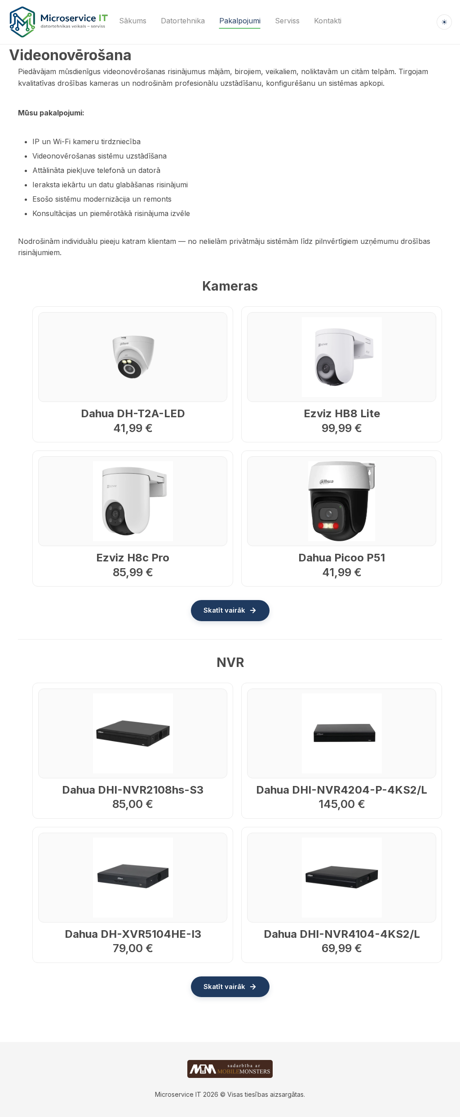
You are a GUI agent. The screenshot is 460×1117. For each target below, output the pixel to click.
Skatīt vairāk (224, 610)
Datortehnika (183, 20)
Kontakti (327, 20)
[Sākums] (58, 22)
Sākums (132, 20)
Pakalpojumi (240, 20)
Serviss (287, 20)
